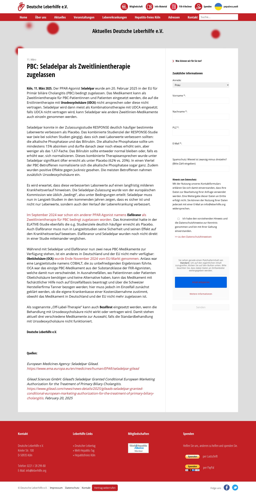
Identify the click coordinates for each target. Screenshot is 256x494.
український (231, 6)
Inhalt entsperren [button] (201, 282)
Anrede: (177, 80)
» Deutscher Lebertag (84, 445)
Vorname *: (179, 95)
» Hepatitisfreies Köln (84, 455)
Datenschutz (72, 487)
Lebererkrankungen (114, 17)
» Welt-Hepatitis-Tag (83, 450)
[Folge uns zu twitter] (234, 488)
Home (23, 17)
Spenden (208, 6)
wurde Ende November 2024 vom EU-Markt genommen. (83, 258)
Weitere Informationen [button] (201, 293)
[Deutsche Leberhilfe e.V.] (43, 6)
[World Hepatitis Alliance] (138, 453)
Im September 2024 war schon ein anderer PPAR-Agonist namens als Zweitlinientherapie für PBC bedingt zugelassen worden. (86, 217)
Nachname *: (180, 111)
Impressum (56, 487)
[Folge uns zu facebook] (226, 488)
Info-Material (161, 6)
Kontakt (193, 17)
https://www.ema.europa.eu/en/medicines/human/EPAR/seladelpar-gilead (83, 368)
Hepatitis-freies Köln (147, 17)
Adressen (174, 17)
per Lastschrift (210, 456)
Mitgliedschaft (136, 6)
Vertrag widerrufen (105, 487)
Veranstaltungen (84, 17)
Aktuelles (60, 17)
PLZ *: (176, 127)
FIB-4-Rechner (185, 6)
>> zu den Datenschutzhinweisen (193, 236)
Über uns (40, 17)
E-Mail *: (177, 143)
